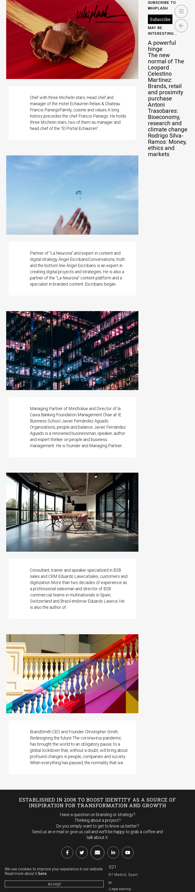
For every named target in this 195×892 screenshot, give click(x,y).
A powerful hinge (162, 46)
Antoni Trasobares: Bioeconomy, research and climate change (167, 117)
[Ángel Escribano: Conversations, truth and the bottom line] (72, 194)
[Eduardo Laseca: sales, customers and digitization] (72, 512)
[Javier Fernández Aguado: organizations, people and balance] (72, 350)
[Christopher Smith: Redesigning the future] (72, 673)
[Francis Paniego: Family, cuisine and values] (72, 39)
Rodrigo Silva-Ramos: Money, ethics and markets (167, 145)
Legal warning (120, 889)
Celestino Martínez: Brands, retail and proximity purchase (165, 86)
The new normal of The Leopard (166, 61)
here (42, 873)
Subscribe (160, 19)
